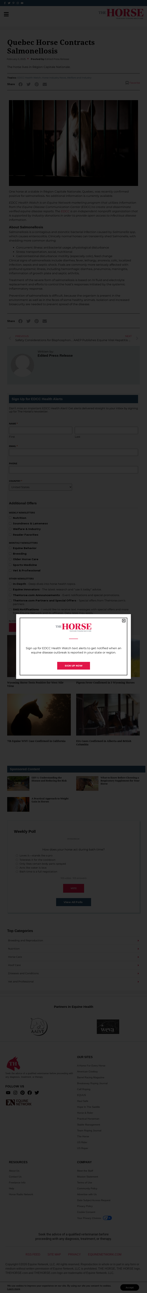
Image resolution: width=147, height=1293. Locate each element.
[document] (73, 646)
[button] (123, 620)
